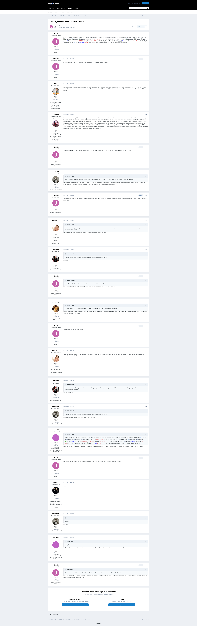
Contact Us (98, 623)
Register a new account (75, 605)
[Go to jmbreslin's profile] (51, 26)
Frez (55, 84)
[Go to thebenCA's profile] (55, 437)
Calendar (57, 12)
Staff (63, 12)
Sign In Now (122, 605)
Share (133, 26)
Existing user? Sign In (134, 3)
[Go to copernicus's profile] (55, 308)
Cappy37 (56, 114)
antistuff (56, 249)
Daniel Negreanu (61, 8)
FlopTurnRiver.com (107, 37)
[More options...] (146, 34)
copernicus (56, 301)
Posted (68, 34)
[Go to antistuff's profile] (55, 258)
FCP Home (51, 8)
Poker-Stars (89, 37)
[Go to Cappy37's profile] (55, 123)
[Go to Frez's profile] (55, 91)
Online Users (70, 12)
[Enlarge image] (141, 37)
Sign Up (145, 3)
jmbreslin (58, 26)
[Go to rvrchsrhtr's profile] (55, 179)
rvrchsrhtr (55, 172)
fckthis (55, 483)
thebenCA (55, 430)
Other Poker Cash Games (69, 27)
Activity (76, 8)
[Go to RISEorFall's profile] (55, 227)
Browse (70, 8)
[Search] (147, 8)
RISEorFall (55, 220)
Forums (50, 12)
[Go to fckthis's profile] (55, 490)
